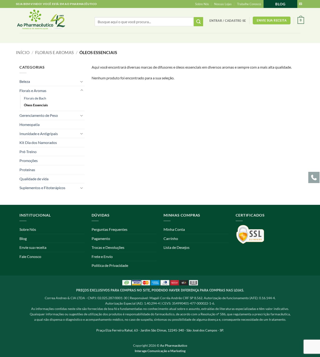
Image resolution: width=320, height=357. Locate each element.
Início (23, 52)
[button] (227, 20)
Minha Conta (174, 229)
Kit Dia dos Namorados (38, 142)
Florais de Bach (35, 98)
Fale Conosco (30, 256)
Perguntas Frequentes (109, 229)
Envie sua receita (32, 247)
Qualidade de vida (33, 179)
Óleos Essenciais (36, 105)
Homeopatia (29, 124)
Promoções (28, 160)
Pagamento (101, 238)
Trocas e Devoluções (108, 247)
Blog (280, 4)
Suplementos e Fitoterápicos (42, 187)
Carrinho (171, 238)
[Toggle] (82, 81)
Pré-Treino (28, 151)
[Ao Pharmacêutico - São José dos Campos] (49, 20)
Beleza (24, 81)
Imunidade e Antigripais (38, 133)
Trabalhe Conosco (249, 4)
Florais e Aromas (54, 52)
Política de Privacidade (110, 265)
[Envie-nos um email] (300, 4)
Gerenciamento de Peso (38, 115)
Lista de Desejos (177, 247)
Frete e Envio (102, 256)
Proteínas (27, 169)
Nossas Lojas (223, 4)
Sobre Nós (202, 4)
